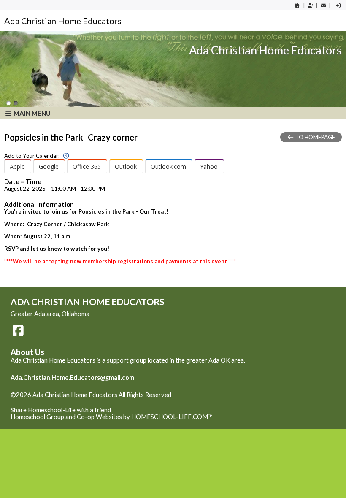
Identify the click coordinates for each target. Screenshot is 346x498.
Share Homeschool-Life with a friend (61, 410)
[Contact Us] (323, 5)
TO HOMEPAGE (314, 137)
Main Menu (31, 113)
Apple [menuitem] (17, 166)
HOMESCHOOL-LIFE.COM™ (172, 416)
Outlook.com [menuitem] (168, 166)
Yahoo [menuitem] (209, 166)
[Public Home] (297, 5)
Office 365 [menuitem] (87, 166)
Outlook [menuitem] (126, 166)
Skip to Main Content (46, 401)
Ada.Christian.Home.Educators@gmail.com (72, 377)
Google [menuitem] (49, 166)
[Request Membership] (311, 5)
